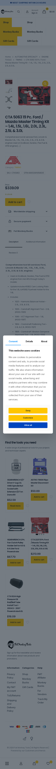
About (44, 341)
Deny (28, 410)
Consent (13, 341)
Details (29, 341)
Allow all (28, 425)
